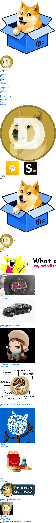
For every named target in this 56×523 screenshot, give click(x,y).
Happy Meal (3, 480)
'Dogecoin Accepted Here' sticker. (10, 499)
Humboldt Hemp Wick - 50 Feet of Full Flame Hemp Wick (16, 404)
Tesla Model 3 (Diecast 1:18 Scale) (10, 325)
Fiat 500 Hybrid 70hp (6, 296)
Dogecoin (25, 521)
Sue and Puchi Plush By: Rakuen (9, 364)
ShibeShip (2, 521)
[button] (4, 262)
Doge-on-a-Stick (5, 444)
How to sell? (2, 247)
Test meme (3, 516)
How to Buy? (6, 247)
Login (1, 248)
